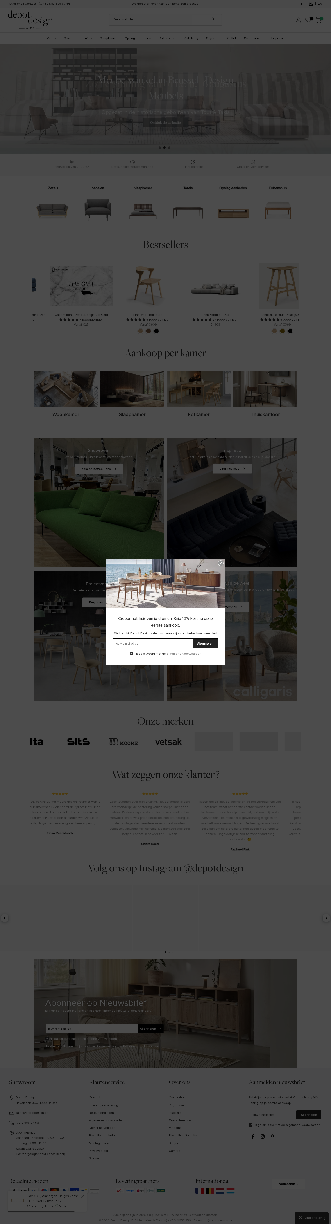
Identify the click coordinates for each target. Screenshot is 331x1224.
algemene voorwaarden (184, 654)
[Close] (220, 563)
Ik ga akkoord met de (168, 654)
